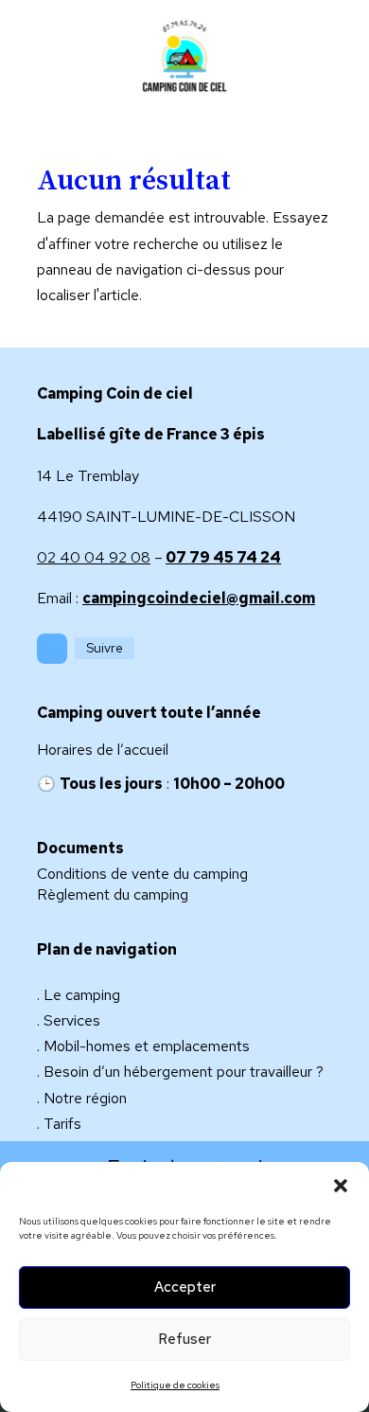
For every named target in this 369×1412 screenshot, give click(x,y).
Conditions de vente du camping (142, 874)
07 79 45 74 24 (223, 557)
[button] (340, 1185)
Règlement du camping (112, 894)
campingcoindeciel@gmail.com (198, 598)
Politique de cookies (175, 1385)
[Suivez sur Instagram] (52, 649)
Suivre (104, 647)
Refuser (184, 1339)
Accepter (185, 1287)
